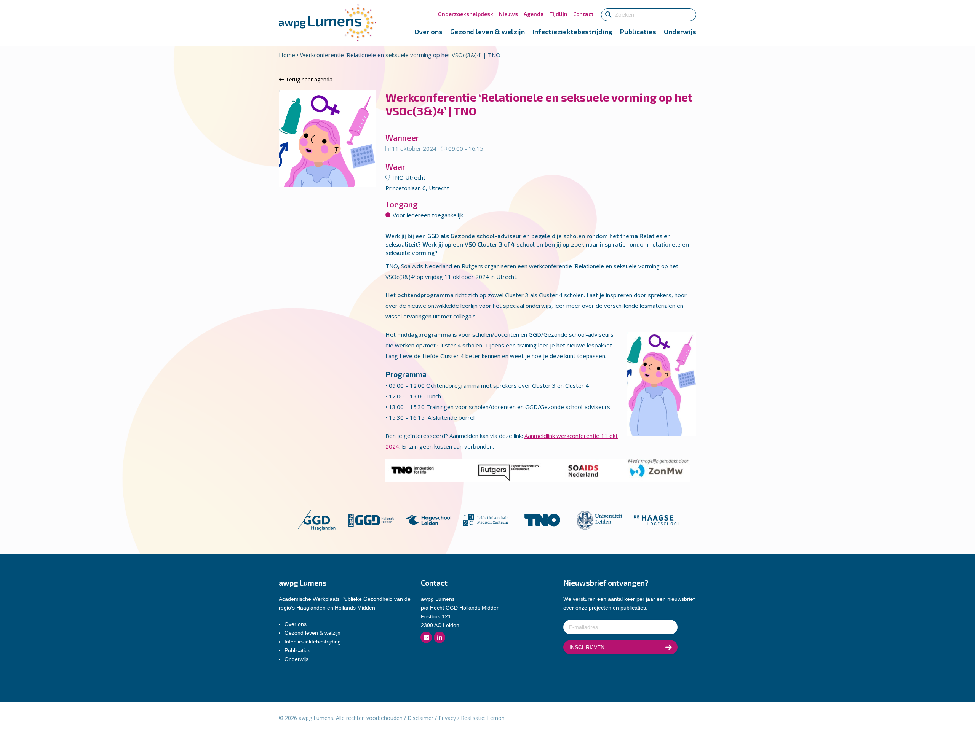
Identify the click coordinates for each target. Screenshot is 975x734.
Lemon (496, 717)
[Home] (327, 22)
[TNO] (542, 519)
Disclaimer (420, 717)
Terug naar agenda (308, 79)
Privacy (447, 717)
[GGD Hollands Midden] (371, 519)
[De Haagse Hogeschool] (656, 519)
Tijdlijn (558, 14)
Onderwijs (680, 31)
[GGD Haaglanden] (316, 519)
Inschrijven (586, 647)
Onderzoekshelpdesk (465, 14)
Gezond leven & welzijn (487, 31)
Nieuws (508, 14)
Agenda (534, 14)
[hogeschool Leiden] (428, 519)
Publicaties (638, 31)
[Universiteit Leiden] (599, 519)
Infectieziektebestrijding (572, 31)
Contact (583, 14)
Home (287, 55)
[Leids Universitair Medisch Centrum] (485, 519)
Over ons (428, 31)
